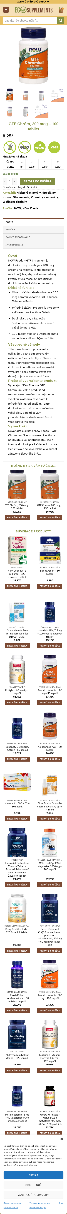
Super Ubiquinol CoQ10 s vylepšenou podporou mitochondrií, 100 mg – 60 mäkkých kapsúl (50, 935)
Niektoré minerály (29, 192)
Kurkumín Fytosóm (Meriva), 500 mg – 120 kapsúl (49, 1058)
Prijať (33, 1175)
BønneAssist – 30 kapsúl (50, 572)
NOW (17, 208)
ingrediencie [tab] (14, 244)
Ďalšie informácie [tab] (18, 237)
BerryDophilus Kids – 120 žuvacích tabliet (17, 931)
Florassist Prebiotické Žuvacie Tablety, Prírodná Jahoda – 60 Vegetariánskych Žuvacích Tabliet (17, 869)
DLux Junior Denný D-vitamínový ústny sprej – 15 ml (50, 806)
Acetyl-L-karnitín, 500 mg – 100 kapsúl (50, 997)
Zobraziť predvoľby (33, 1194)
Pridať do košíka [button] (17, 517)
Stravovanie (21, 197)
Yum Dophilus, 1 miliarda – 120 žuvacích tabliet (17, 573)
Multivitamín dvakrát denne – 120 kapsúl (17, 1056)
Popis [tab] (9, 222)
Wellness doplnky (15, 201)
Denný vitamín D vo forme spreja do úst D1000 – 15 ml (17, 633)
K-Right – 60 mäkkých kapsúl (17, 692)
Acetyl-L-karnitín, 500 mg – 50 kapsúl (50, 692)
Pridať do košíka (37, 181)
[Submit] (60, 20)
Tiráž (61, 1203)
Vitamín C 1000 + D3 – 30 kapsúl (17, 805)
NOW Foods (30, 208)
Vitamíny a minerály (44, 197)
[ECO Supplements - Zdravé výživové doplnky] (34, 9)
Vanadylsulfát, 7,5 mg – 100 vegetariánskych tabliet (49, 633)
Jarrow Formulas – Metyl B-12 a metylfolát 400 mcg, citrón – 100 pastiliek (50, 1119)
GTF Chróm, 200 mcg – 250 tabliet (17, 507)
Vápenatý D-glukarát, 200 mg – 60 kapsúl (17, 748)
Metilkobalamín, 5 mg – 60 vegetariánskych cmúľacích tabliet (17, 1117)
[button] (61, 1139)
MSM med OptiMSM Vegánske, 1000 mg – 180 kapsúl (50, 866)
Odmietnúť (33, 1185)
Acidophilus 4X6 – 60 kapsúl (50, 748)
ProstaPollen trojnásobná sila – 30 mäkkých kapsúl (17, 998)
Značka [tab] (10, 229)
